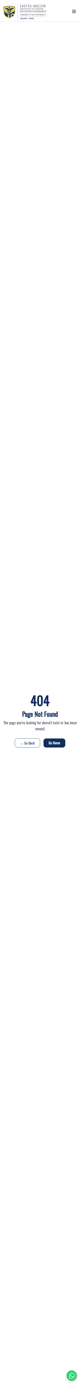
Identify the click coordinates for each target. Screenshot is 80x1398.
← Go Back (27, 743)
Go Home (54, 742)
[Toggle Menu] (74, 11)
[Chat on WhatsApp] (72, 1375)
